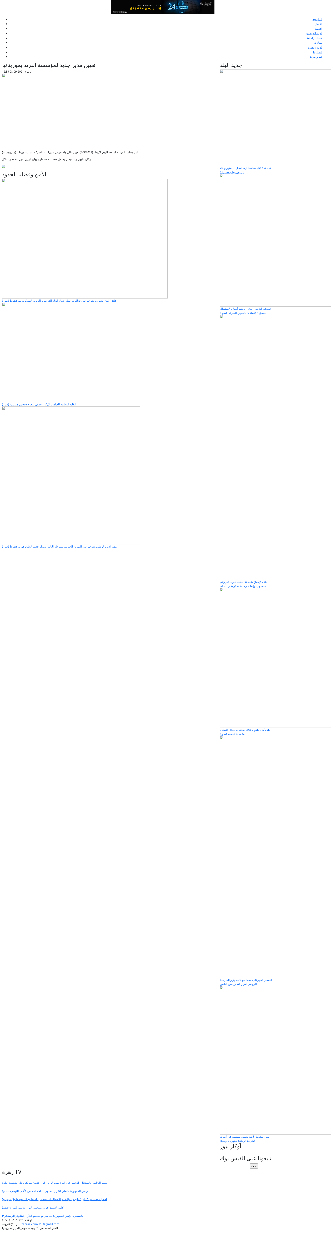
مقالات (318, 42)
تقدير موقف (315, 57)
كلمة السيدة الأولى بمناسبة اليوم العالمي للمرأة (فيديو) (32, 1207)
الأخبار (318, 24)
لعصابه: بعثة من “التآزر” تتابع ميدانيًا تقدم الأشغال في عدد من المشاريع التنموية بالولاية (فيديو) (54, 1199)
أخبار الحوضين (314, 33)
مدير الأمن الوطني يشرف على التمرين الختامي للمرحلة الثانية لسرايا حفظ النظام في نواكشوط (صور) (59, 546)
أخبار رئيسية (315, 47)
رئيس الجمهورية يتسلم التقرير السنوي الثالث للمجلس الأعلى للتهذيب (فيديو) (45, 1191)
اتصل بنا (317, 52)
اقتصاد (318, 29)
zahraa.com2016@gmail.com (40, 1224)
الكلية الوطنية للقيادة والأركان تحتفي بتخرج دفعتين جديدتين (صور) (39, 404)
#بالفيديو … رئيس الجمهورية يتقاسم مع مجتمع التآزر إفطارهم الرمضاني (42, 1216)
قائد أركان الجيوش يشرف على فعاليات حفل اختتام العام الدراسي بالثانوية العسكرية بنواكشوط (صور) (59, 300)
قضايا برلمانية (314, 38)
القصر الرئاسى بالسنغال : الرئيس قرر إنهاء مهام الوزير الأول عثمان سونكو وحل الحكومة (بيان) (55, 1183)
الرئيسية (317, 19)
